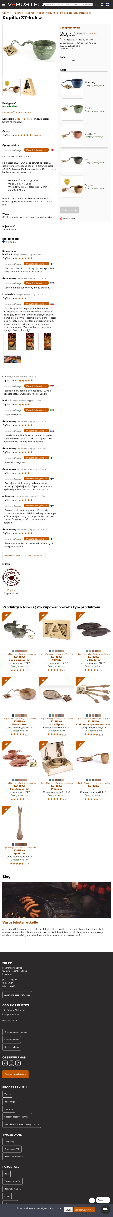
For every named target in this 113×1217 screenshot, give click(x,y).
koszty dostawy (92, 34)
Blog (6, 1173)
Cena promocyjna (70, 27)
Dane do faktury (11, 1047)
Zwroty (7, 1094)
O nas (7, 1196)
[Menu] (3, 4)
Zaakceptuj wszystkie (84, 1209)
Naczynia (30, 12)
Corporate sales (11, 1039)
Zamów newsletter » (15, 1074)
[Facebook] (5, 1064)
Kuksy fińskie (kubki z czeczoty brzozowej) (69, 12)
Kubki (41, 12)
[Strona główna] (25, 4)
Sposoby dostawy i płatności (17, 1116)
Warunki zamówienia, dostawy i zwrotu (21, 1124)
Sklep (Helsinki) (22, 118)
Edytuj (68, 1209)
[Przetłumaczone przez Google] (12, 150)
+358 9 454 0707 (16, 1009)
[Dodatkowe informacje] (61, 39)
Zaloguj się (9, 1141)
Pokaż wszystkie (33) (13, 555)
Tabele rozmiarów (12, 1181)
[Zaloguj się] (96, 4)
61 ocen (37, 135)
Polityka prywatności (13, 1156)
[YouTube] (18, 1064)
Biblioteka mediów (12, 1188)
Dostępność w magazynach (16, 112)
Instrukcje (8, 1109)
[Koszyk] (101, 4)
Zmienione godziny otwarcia (17, 994)
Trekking (17, 12)
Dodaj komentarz (35, 555)
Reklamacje (9, 1101)
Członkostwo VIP (12, 1149)
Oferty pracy (10, 1203)
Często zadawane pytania (15, 1032)
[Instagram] (11, 1064)
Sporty (6, 12)
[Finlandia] (108, 4)
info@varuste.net (11, 1014)
